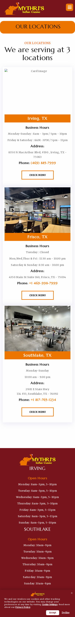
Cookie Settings (50, 604)
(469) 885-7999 (43, 163)
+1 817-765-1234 (43, 400)
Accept (52, 612)
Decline (66, 612)
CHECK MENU (37, 175)
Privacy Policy (22, 607)
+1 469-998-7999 (43, 283)
